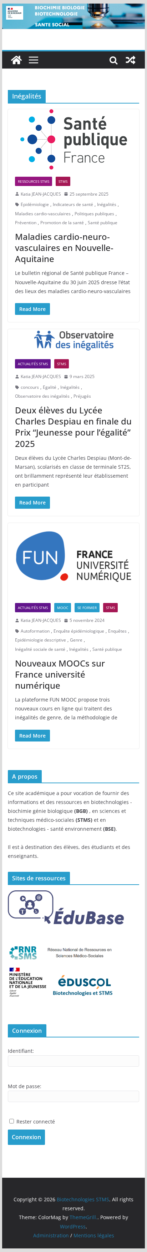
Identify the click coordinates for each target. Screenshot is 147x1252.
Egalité (49, 387)
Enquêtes (117, 631)
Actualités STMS (33, 363)
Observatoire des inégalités (42, 396)
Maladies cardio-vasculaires (43, 214)
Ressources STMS (33, 181)
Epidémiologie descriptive (40, 640)
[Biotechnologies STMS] (16, 60)
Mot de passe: (24, 1086)
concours (30, 387)
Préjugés (82, 396)
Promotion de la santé (62, 223)
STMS (63, 181)
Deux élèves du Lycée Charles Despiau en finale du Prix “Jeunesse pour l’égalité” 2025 (73, 426)
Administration (51, 1235)
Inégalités (106, 204)
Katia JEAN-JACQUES (41, 194)
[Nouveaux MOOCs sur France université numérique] (73, 559)
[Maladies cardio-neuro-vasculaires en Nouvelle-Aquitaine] (73, 139)
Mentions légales (94, 1235)
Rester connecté (35, 1121)
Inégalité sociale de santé (40, 649)
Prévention (25, 223)
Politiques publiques (94, 214)
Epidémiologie (35, 204)
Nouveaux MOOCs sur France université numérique (60, 674)
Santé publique (102, 223)
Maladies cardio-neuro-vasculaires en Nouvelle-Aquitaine (64, 248)
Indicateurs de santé (73, 204)
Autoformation (35, 631)
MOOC (62, 607)
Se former (87, 607)
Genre (76, 640)
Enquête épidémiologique (79, 631)
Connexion (26, 1137)
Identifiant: (21, 1050)
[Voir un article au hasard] (130, 60)
